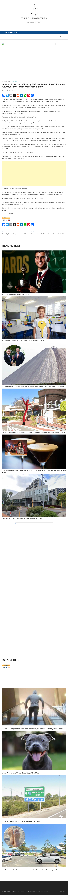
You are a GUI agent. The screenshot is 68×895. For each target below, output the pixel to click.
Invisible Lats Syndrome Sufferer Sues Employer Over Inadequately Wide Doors (32, 729)
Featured (14, 81)
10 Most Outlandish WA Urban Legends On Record (21, 821)
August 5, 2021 (11, 90)
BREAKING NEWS (6, 81)
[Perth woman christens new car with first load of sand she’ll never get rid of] (34, 845)
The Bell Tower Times (8, 891)
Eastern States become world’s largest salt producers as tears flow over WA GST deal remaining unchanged (33, 386)
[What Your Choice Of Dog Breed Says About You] (34, 750)
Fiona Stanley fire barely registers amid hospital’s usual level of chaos (22, 518)
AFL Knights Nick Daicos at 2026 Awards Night (15, 294)
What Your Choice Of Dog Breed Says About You (20, 773)
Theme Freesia (24, 891)
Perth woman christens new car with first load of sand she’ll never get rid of (30, 870)
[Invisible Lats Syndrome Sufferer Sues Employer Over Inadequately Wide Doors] (34, 706)
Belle (4, 90)
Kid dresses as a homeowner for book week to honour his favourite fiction (23, 340)
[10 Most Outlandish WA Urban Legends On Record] (34, 796)
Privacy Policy (62, 891)
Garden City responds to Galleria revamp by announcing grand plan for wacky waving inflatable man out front (33, 432)
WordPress (30, 891)
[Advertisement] (34, 173)
